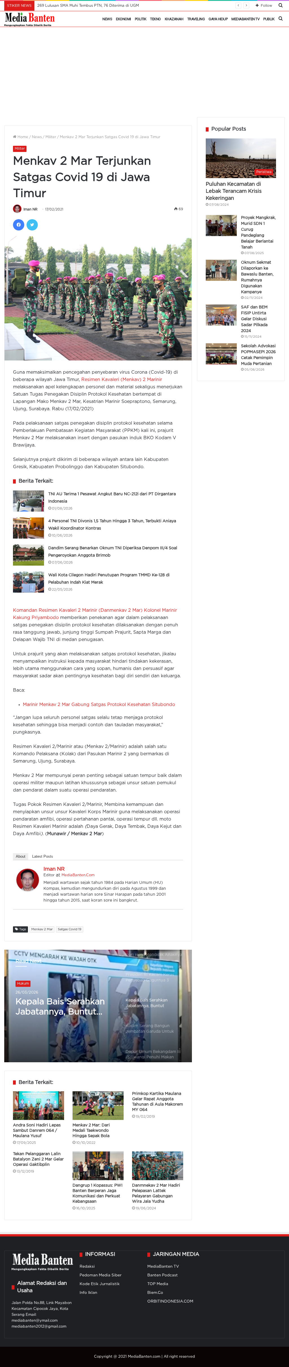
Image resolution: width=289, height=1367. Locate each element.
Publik (268, 19)
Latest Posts (42, 856)
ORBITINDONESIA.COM (170, 1301)
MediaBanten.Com (78, 875)
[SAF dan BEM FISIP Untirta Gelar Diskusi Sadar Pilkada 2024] (221, 315)
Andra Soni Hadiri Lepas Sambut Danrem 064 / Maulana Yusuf (37, 1131)
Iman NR (30, 209)
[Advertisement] (144, 74)
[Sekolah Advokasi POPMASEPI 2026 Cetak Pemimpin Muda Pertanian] (221, 353)
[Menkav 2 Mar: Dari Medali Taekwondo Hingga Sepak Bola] (98, 1105)
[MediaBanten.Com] (30, 19)
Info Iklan (88, 1292)
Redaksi (87, 1266)
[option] (98, 1006)
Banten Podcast (162, 1275)
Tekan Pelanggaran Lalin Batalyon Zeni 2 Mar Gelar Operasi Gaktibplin (38, 1159)
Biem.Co (155, 1292)
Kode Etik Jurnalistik (100, 1284)
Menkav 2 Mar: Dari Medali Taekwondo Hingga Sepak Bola (91, 1131)
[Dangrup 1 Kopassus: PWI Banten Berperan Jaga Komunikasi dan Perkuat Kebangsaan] (98, 1165)
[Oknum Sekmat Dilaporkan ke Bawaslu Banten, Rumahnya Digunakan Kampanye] (221, 270)
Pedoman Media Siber (101, 1275)
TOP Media (157, 1284)
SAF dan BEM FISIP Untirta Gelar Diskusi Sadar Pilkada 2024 (254, 319)
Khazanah (174, 19)
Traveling (196, 19)
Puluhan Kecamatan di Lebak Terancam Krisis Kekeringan (234, 191)
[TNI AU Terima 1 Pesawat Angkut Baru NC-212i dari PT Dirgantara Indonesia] (28, 501)
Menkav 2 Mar (41, 929)
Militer (50, 137)
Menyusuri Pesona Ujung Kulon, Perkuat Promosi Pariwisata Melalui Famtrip (105, 5)
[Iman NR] (27, 890)
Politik (140, 19)
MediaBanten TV (245, 19)
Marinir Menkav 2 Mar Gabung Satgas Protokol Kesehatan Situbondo (99, 705)
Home (22, 137)
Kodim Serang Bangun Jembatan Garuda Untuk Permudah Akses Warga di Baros (64, 1007)
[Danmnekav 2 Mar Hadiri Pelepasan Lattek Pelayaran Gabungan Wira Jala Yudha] (157, 1165)
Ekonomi (123, 19)
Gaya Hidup (218, 19)
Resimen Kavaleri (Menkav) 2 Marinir (121, 380)
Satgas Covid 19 (69, 929)
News (107, 19)
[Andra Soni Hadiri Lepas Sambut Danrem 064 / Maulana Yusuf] (38, 1105)
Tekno (155, 19)
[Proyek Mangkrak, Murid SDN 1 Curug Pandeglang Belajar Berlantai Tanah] (221, 225)
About (20, 856)
